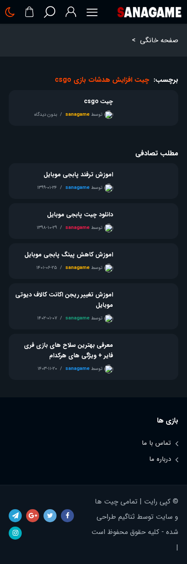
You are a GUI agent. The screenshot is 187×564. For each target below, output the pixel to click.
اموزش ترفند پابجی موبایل (78, 174)
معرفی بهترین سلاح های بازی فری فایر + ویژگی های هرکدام (68, 350)
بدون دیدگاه (45, 114)
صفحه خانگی (159, 40)
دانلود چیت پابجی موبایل (80, 214)
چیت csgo (98, 101)
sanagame (77, 114)
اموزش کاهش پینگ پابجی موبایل (68, 254)
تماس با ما (156, 443)
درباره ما (160, 459)
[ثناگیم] (149, 12)
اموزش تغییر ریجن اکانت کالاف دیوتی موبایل (64, 300)
